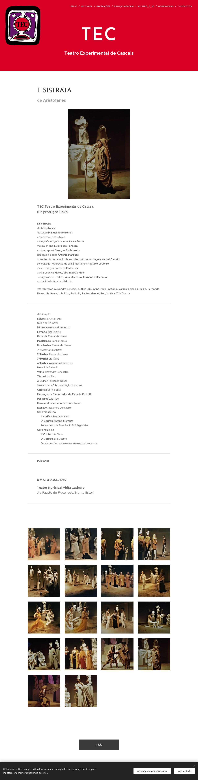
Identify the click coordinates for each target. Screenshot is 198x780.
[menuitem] (75, 6)
